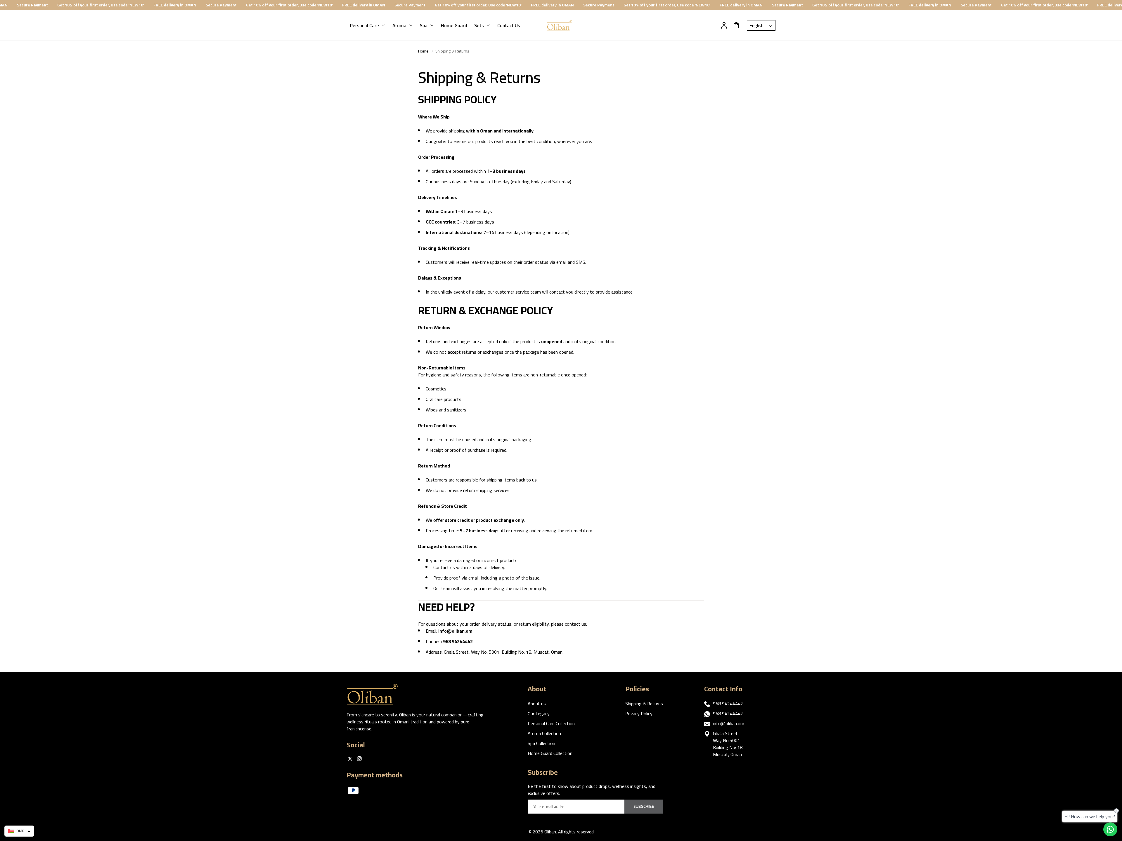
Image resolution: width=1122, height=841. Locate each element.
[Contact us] (1110, 829)
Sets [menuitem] (479, 25)
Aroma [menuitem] (399, 25)
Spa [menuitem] (423, 25)
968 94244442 (728, 703)
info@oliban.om (728, 723)
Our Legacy (539, 713)
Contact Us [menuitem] (508, 25)
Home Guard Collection (550, 753)
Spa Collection (541, 743)
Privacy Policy (638, 713)
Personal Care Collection (551, 723)
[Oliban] (376, 694)
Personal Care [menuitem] (364, 25)
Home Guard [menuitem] (454, 25)
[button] (19, 831)
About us (537, 703)
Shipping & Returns (644, 703)
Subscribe (643, 806)
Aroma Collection (544, 733)
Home (423, 51)
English (757, 25)
